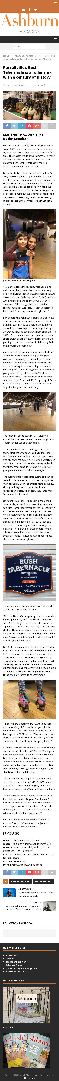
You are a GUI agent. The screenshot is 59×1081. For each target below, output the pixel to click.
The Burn (10, 958)
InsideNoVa (11, 955)
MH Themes (29, 1078)
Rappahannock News (17, 961)
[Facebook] (29, 10)
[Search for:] (29, 46)
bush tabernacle (20, 881)
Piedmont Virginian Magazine (21, 968)
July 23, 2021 (11, 85)
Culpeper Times (14, 965)
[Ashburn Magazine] (29, 24)
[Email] (23, 10)
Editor (24, 85)
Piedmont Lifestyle (16, 971)
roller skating (43, 881)
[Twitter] (35, 10)
